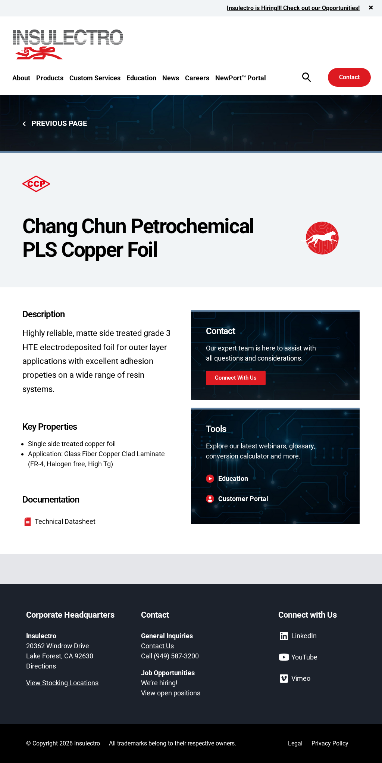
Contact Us (157, 646)
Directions (41, 666)
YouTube (304, 657)
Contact (349, 77)
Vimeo (300, 678)
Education (141, 78)
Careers (197, 78)
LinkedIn (304, 636)
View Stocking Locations (62, 683)
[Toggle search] (306, 77)
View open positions (170, 693)
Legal (295, 743)
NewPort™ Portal (240, 78)
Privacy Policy (329, 743)
